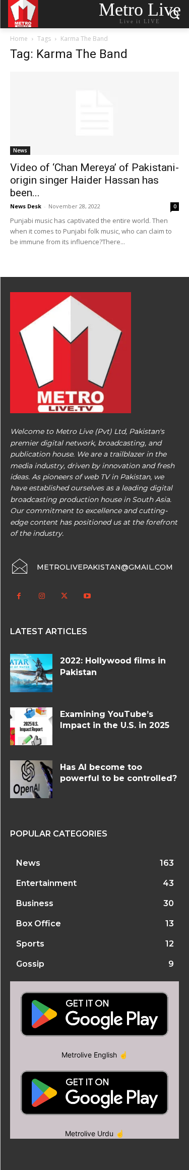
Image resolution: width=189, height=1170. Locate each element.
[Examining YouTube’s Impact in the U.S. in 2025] (31, 726)
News (20, 150)
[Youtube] (87, 596)
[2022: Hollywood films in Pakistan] (31, 673)
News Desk (25, 206)
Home (19, 38)
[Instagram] (41, 596)
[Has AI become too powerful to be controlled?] (31, 779)
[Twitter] (64, 596)
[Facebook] (19, 596)
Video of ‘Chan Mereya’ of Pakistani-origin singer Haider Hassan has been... (94, 180)
